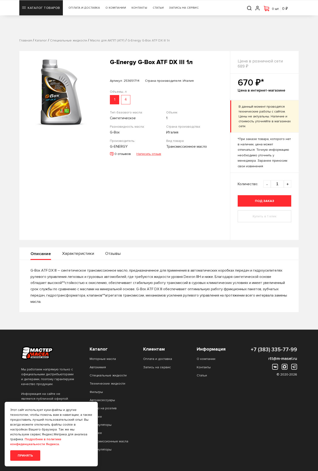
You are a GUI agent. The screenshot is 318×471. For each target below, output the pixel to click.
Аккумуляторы (101, 425)
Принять (25, 455)
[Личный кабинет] (258, 7)
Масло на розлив (103, 408)
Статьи (158, 8)
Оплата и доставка (84, 8)
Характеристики (78, 253)
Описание (40, 253)
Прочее (96, 417)
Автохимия (98, 367)
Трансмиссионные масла (109, 441)
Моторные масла (103, 359)
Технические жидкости (107, 384)
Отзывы (113, 253)
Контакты (139, 8)
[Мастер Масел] (48, 352)
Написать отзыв (148, 154)
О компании (115, 8)
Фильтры (96, 392)
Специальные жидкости (108, 375)
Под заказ (264, 201)
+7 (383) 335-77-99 (274, 349)
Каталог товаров (44, 8)
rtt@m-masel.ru (282, 358)
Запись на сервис (184, 8)
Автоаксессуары (102, 400)
